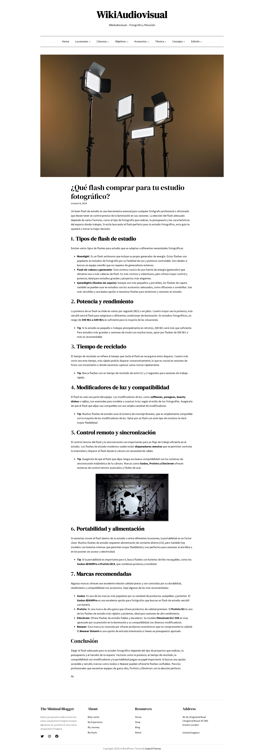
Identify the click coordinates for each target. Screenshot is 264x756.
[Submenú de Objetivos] (127, 41)
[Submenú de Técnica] (165, 41)
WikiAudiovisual (132, 14)
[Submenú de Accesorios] (148, 41)
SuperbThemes (153, 748)
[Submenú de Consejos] (184, 41)
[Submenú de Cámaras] (108, 41)
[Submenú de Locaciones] (89, 41)
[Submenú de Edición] (201, 41)
